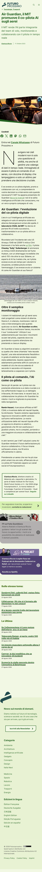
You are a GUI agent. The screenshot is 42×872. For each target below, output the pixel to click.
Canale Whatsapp (20, 142)
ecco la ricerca (17, 198)
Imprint (31, 858)
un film (29, 245)
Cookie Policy (22, 858)
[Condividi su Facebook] (2, 136)
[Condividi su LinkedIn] (11, 136)
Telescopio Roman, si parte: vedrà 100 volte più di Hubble (19, 637)
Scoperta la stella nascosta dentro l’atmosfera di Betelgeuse (17, 663)
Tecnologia (8, 9)
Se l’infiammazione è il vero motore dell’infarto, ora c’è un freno (17, 628)
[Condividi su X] (6, 136)
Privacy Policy (9, 858)
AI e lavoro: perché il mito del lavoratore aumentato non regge (20, 611)
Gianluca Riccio (6, 43)
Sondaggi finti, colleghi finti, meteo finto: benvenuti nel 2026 (20, 593)
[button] (33, 5)
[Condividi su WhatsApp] (20, 136)
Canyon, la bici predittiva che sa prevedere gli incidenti (16, 655)
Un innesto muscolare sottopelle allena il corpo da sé (20, 646)
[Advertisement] (21, 73)
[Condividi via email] (25, 136)
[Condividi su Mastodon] (15, 136)
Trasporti (16, 9)
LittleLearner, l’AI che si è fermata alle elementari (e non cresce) (19, 602)
